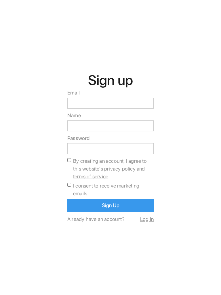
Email (73, 93)
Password (78, 138)
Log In (147, 219)
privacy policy (120, 169)
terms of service (90, 176)
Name (74, 115)
